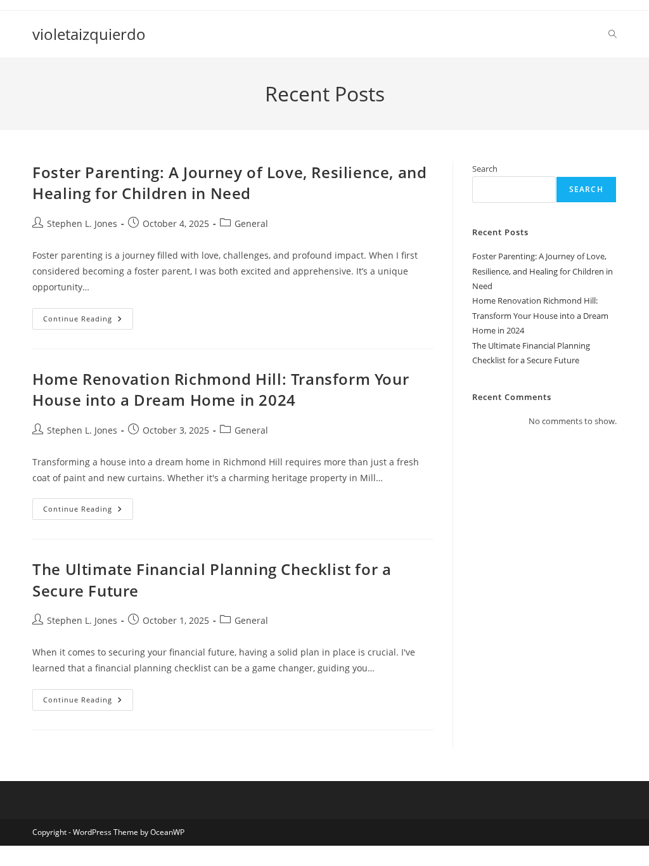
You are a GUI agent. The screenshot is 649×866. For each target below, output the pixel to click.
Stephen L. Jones (82, 223)
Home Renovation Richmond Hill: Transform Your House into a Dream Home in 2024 (220, 389)
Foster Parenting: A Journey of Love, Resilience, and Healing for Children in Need (229, 183)
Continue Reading (88, 321)
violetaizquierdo (89, 33)
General (251, 223)
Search (485, 168)
